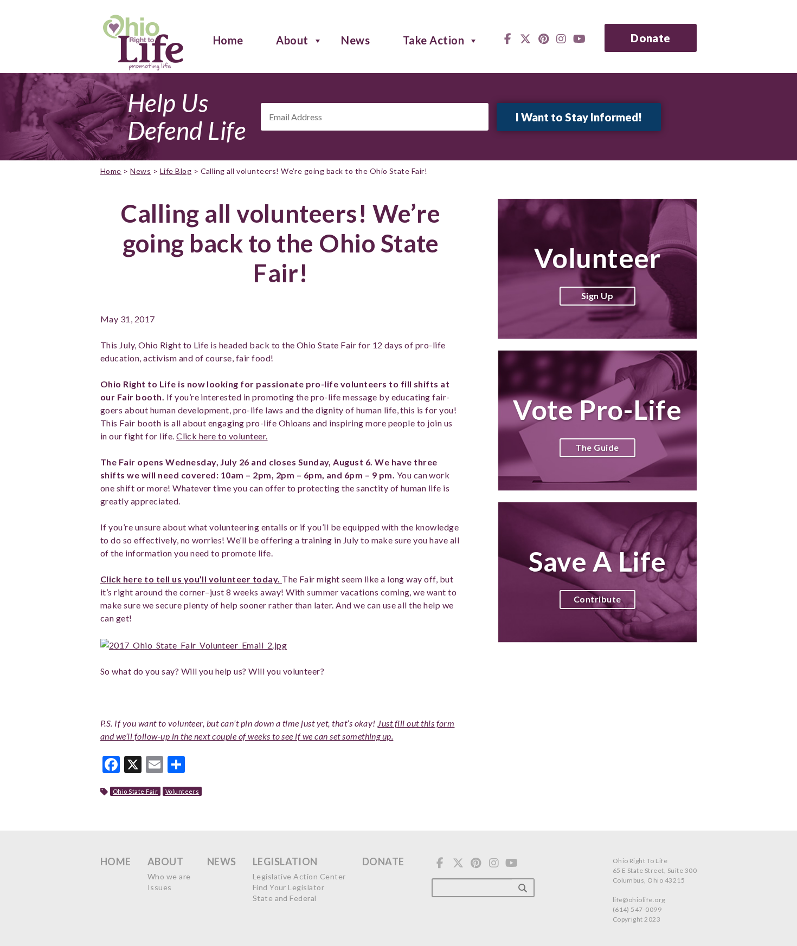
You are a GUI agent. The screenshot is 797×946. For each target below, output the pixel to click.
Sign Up (597, 295)
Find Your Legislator (289, 887)
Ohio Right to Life (142, 40)
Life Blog (175, 171)
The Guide (597, 447)
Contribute (597, 599)
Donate (651, 37)
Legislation (285, 861)
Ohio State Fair (135, 791)
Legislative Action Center (299, 876)
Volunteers (182, 791)
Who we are (169, 876)
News (355, 40)
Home (228, 40)
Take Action (433, 40)
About (292, 40)
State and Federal (285, 898)
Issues (159, 887)
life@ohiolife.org (639, 900)
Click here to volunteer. (222, 436)
